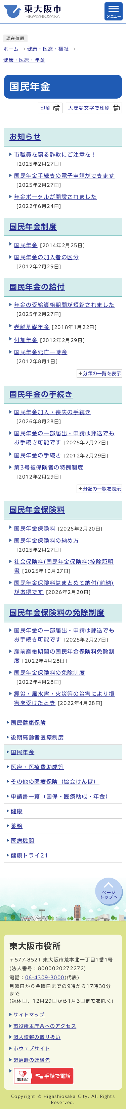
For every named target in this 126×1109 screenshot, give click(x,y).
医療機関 (22, 840)
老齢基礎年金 (32, 327)
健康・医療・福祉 (48, 49)
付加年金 (26, 340)
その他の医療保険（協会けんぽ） (55, 781)
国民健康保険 (28, 722)
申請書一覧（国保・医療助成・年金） (61, 796)
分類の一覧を (102, 373)
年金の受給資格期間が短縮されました (64, 305)
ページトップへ (109, 894)
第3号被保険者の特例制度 (48, 467)
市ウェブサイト (31, 1048)
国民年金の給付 (37, 287)
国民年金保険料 (37, 509)
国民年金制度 (33, 226)
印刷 (45, 107)
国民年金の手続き (41, 394)
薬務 (17, 826)
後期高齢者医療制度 (37, 737)
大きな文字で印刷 (89, 107)
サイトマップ (29, 1014)
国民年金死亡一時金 (40, 352)
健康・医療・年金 (24, 60)
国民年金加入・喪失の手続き (52, 412)
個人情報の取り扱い (36, 1037)
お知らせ (25, 137)
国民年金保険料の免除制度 (56, 612)
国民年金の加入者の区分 (46, 257)
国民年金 (26, 245)
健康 (17, 811)
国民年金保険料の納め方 (46, 540)
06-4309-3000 (45, 977)
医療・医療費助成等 (37, 767)
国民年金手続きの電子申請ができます (64, 175)
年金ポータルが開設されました (55, 197)
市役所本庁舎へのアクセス (44, 1026)
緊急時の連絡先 (31, 1059)
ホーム (11, 49)
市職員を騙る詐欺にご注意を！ (55, 154)
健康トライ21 (30, 855)
